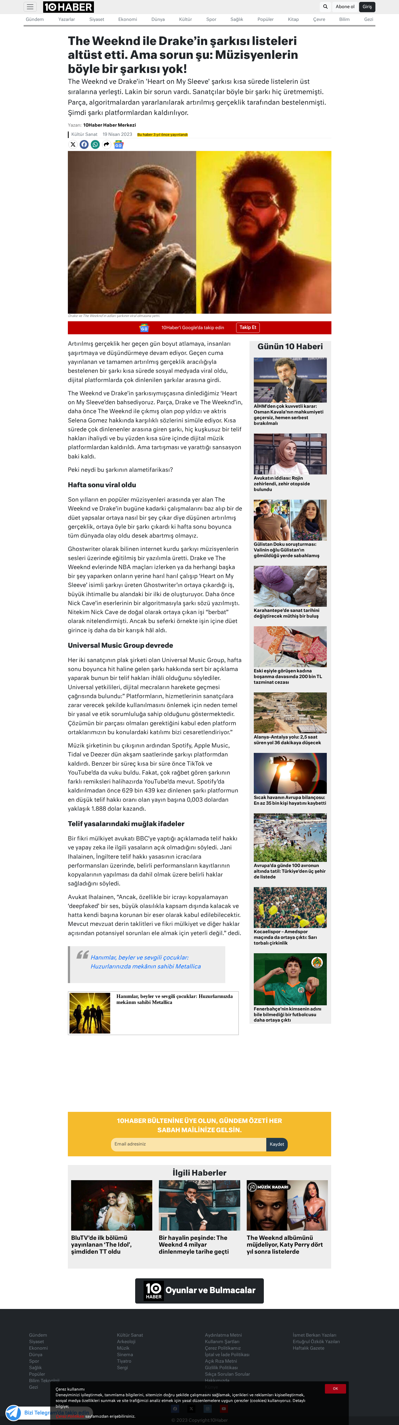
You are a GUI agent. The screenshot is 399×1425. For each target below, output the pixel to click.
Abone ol (345, 7)
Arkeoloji (126, 1342)
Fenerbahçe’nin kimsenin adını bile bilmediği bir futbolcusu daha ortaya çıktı (287, 1015)
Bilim (344, 20)
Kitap (293, 20)
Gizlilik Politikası (221, 1368)
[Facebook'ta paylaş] (84, 144)
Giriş (367, 7)
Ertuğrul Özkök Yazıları (316, 1342)
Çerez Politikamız (223, 1348)
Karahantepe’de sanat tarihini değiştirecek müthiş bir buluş (286, 614)
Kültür (185, 20)
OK (335, 1389)
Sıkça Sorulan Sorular (227, 1374)
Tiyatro (124, 1361)
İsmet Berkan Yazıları (314, 1335)
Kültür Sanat (84, 135)
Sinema (125, 1355)
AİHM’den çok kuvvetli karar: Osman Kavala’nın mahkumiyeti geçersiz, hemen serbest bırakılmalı (289, 415)
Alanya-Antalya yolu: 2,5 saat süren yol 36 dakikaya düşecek (287, 740)
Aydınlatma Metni (223, 1335)
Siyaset (96, 20)
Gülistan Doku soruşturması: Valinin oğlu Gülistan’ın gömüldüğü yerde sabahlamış (286, 550)
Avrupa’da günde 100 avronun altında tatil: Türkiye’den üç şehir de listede (290, 872)
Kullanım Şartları (222, 1342)
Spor (211, 20)
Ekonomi (127, 20)
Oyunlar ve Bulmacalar (209, 1291)
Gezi (368, 20)
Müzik (123, 1348)
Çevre (319, 20)
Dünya (158, 20)
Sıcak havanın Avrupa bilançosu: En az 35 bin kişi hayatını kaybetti (290, 801)
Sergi (122, 1368)
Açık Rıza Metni (221, 1361)
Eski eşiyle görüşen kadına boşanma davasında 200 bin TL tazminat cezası (288, 677)
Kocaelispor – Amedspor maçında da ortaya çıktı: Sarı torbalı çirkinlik (285, 938)
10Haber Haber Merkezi (109, 125)
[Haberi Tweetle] (73, 144)
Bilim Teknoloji (44, 1381)
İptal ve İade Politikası (227, 1355)
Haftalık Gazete (308, 1348)
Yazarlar (66, 20)
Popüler (266, 20)
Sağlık (236, 20)
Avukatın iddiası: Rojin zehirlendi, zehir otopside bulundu (282, 484)
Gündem (35, 20)
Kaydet (277, 1144)
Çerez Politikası (70, 1416)
